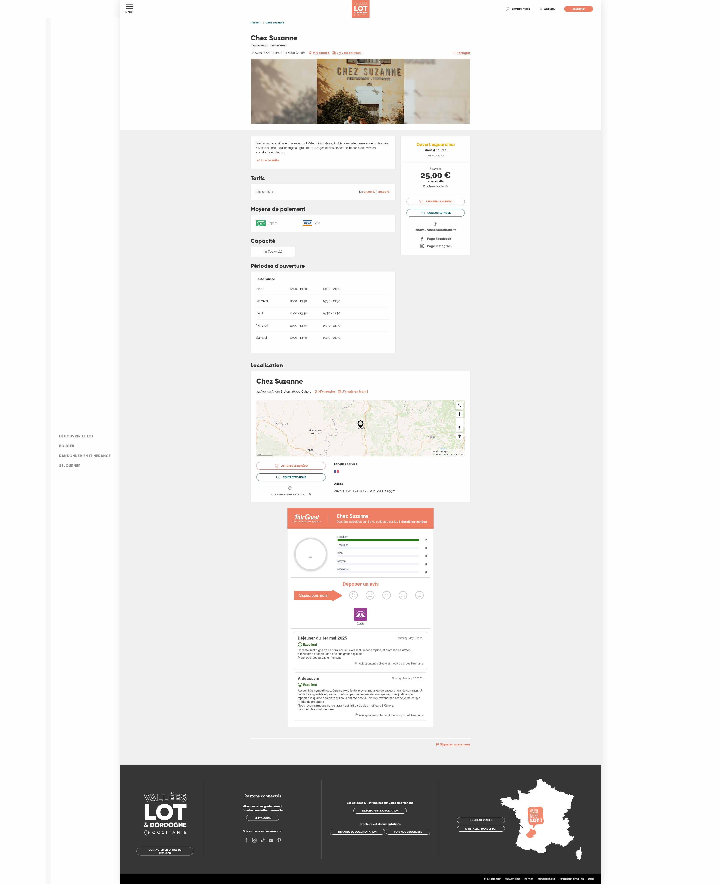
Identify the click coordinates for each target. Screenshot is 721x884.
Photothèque (546, 879)
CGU (591, 879)
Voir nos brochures (408, 831)
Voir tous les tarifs (435, 186)
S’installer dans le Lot (481, 828)
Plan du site (492, 879)
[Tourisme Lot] (361, 9)
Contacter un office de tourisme (165, 851)
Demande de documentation (357, 831)
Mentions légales (572, 879)
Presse (528, 879)
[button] (520, 9)
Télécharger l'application (380, 810)
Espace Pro (512, 879)
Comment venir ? (481, 820)
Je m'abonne (263, 818)
